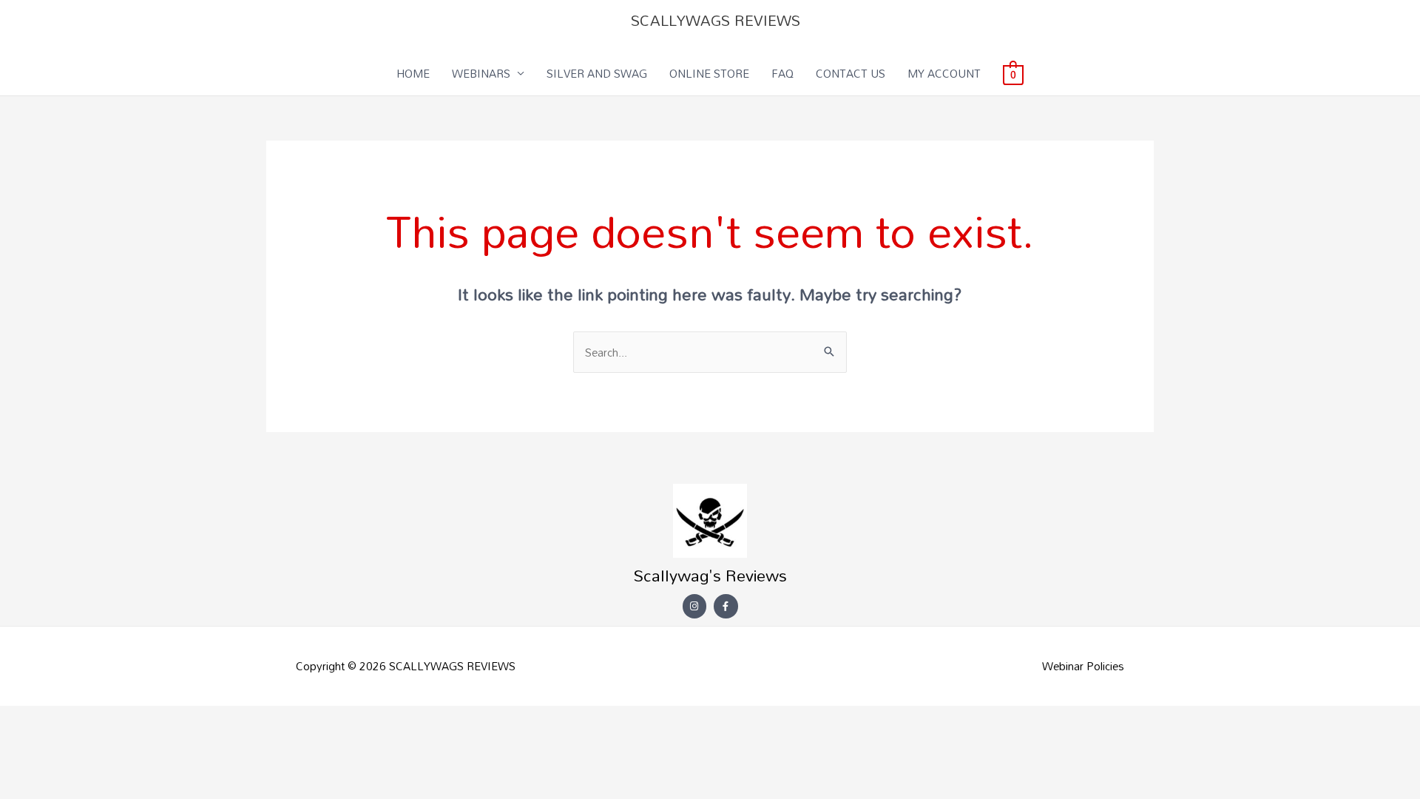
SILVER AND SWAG (597, 73)
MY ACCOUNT (944, 73)
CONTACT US (850, 73)
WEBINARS (481, 73)
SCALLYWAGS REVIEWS (715, 20)
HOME (413, 73)
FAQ (782, 73)
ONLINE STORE (709, 73)
